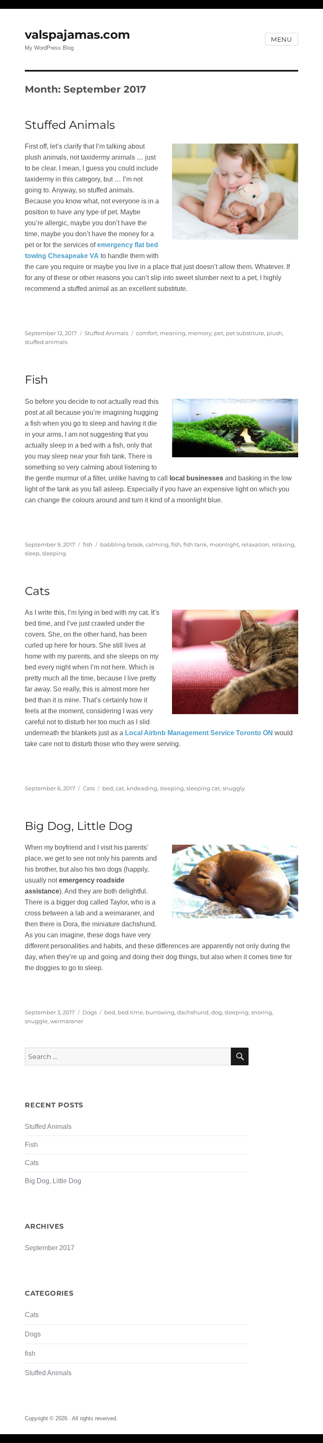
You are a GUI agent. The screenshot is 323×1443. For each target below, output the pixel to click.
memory (200, 333)
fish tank (195, 544)
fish (88, 544)
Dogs (89, 1012)
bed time (130, 1012)
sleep (32, 553)
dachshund (193, 1012)
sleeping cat (203, 788)
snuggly (233, 788)
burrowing (160, 1012)
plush (274, 333)
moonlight (224, 544)
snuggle (36, 1021)
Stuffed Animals (70, 125)
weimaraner (66, 1021)
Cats (37, 591)
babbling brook (121, 544)
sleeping (54, 553)
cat (120, 788)
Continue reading (51, 311)
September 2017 (49, 1247)
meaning (172, 333)
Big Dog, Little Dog (79, 826)
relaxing (283, 544)
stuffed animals (46, 342)
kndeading (142, 788)
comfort (146, 333)
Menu (281, 39)
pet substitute (245, 333)
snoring (261, 1012)
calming (157, 544)
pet (218, 333)
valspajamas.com (77, 34)
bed (107, 788)
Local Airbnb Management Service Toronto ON (199, 732)
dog (216, 1012)
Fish (36, 380)
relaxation (255, 544)
